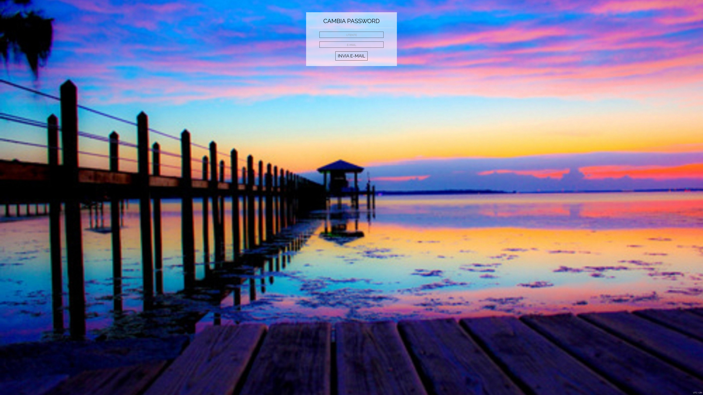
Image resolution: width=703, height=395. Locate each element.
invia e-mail (351, 56)
